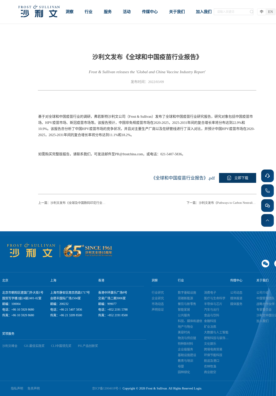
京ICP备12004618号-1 (107, 388)
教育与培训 (185, 360)
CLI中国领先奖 (61, 346)
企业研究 (158, 298)
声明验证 (158, 309)
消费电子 (210, 292)
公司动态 (236, 292)
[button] (237, 178)
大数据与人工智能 (216, 332)
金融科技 (210, 321)
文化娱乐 (210, 343)
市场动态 (158, 304)
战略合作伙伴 (265, 304)
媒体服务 (236, 304)
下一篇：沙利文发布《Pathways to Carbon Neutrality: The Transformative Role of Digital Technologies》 (221, 202)
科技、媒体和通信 (190, 321)
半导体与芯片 (213, 304)
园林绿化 (184, 372)
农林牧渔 (210, 366)
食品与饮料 (211, 315)
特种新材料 (185, 343)
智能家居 (184, 309)
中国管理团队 (265, 298)
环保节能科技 (213, 355)
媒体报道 (236, 298)
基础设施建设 (187, 355)
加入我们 (262, 321)
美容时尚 (184, 332)
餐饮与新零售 (187, 304)
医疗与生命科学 (214, 298)
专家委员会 (264, 309)
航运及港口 (211, 360)
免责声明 (33, 388)
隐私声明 (17, 388)
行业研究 (158, 292)
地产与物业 (185, 326)
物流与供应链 (187, 338)
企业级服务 (185, 349)
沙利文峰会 (9, 346)
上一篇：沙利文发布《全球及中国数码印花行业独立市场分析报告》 (73, 202)
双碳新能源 (185, 298)
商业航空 (210, 372)
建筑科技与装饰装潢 (217, 338)
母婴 (181, 366)
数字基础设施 (187, 292)
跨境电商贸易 (213, 349)
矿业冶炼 (210, 326)
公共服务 (184, 315)
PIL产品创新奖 (88, 346)
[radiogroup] (266, 11)
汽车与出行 (211, 309)
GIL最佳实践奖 (34, 346)
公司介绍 (262, 292)
